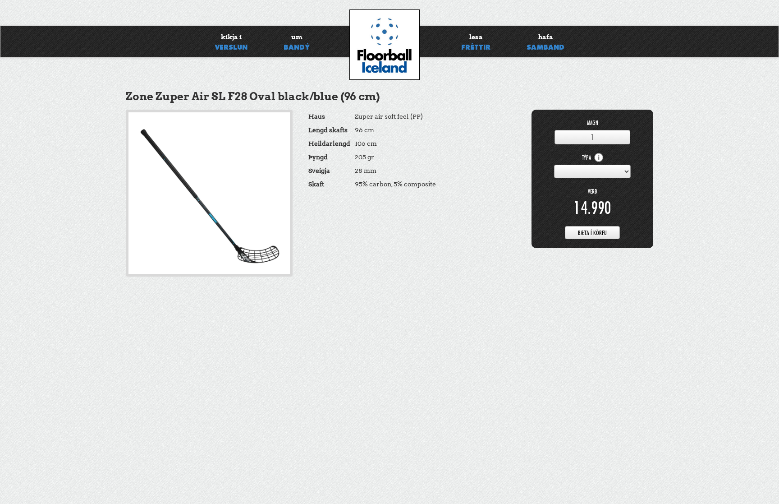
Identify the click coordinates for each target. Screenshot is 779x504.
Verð (592, 191)
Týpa (587, 157)
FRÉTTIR (475, 42)
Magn (592, 123)
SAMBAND (545, 42)
